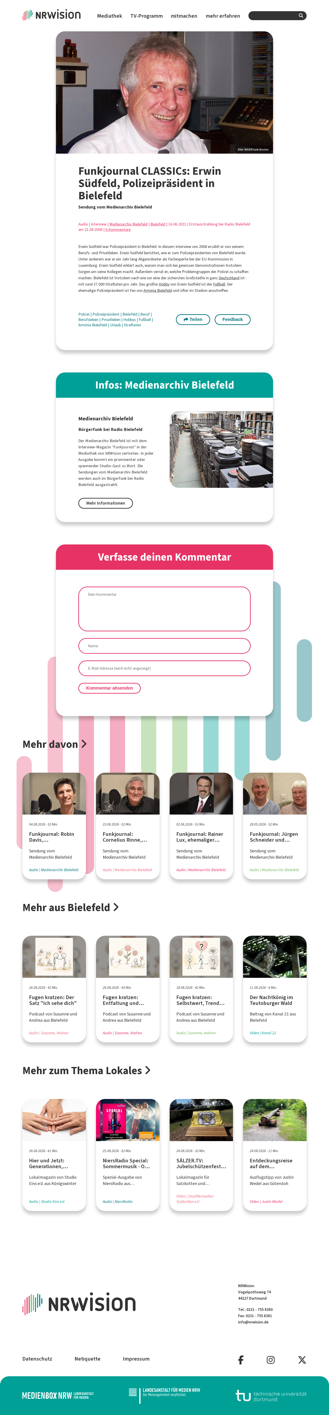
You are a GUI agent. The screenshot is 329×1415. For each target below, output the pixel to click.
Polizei (84, 314)
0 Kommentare (118, 229)
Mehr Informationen (105, 503)
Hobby (164, 284)
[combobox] (277, 15)
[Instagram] (271, 1360)
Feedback (232, 319)
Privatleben (111, 319)
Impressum (136, 1358)
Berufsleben (88, 319)
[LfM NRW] (164, 1395)
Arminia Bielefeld (157, 290)
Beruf (145, 314)
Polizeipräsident (106, 314)
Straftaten (132, 325)
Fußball (219, 284)
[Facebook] (241, 1360)
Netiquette (87, 1358)
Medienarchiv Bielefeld (128, 224)
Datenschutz (37, 1358)
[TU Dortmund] (271, 1395)
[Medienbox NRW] (58, 1395)
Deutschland (229, 278)
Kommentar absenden (109, 688)
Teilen (195, 319)
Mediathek (109, 15)
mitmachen (184, 15)
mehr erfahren (223, 15)
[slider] (164, 92)
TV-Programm (146, 15)
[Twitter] (302, 1360)
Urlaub (116, 325)
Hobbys (130, 319)
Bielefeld (157, 224)
